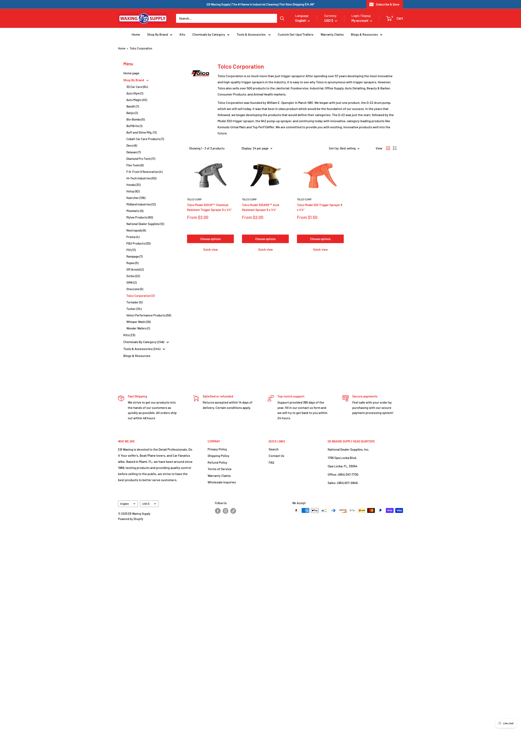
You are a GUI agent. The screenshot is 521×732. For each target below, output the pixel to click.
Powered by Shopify (130, 519)
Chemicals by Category (208, 34)
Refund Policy (217, 462)
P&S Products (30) (138, 243)
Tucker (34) (133, 309)
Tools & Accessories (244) (142, 349)
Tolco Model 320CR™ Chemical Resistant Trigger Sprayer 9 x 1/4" (209, 207)
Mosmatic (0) (134, 211)
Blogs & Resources (364, 34)
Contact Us (276, 456)
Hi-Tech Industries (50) (141, 178)
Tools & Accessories (251, 34)
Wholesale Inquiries (222, 482)
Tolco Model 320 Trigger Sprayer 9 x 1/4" (319, 207)
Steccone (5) (134, 289)
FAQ (271, 462)
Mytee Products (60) (139, 217)
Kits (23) (129, 335)
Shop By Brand (157, 34)
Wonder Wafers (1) (138, 328)
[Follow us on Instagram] (225, 511)
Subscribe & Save (387, 4)
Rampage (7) (134, 256)
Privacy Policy (217, 449)
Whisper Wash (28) (138, 322)
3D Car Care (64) (137, 87)
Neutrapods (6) (136, 230)
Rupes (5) (132, 263)
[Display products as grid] (388, 148)
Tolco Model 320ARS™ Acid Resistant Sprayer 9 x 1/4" (260, 207)
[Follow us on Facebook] (218, 511)
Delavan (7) (133, 152)
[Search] (282, 18)
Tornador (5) (134, 302)
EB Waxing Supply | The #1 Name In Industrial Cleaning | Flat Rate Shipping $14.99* (261, 4)
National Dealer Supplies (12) (145, 224)
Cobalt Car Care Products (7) (145, 139)
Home (136, 34)
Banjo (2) (132, 113)
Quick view (210, 249)
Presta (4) (132, 237)
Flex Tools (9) (134, 165)
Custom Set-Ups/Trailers (295, 34)
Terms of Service (220, 469)
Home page (131, 73)
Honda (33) (133, 185)
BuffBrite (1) (134, 126)
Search (274, 449)
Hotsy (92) (133, 191)
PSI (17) (131, 250)
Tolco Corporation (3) (140, 295)
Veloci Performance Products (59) (148, 315)
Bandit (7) (132, 106)
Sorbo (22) (133, 276)
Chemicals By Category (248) (144, 342)
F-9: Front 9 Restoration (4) (144, 171)
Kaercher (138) (135, 198)
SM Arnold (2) (135, 269)
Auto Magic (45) (136, 100)
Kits (182, 34)
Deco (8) (131, 145)
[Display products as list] (395, 148)
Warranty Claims (332, 34)
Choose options (210, 239)
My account (360, 20)
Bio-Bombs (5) (135, 119)
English (124, 503)
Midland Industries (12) (141, 204)
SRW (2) (131, 282)
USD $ (146, 503)
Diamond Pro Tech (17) (140, 158)
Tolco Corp (194, 199)
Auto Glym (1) (134, 93)
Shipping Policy (218, 456)
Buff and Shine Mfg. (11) (141, 132)
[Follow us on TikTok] (233, 511)
